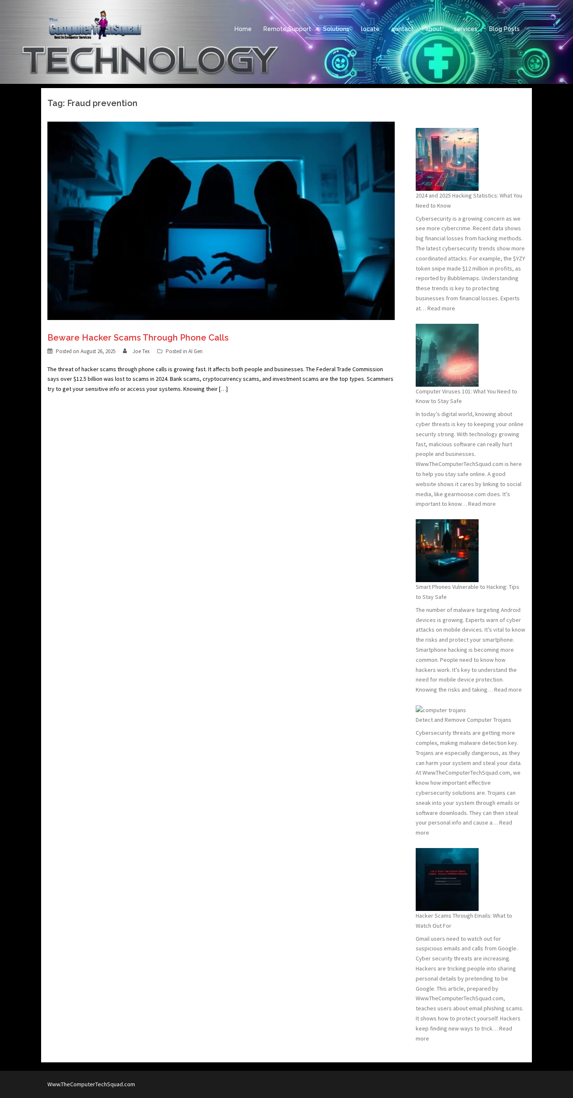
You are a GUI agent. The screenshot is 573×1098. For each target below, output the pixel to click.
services (465, 29)
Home (243, 29)
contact (402, 29)
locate (370, 29)
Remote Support (287, 29)
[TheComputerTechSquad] (94, 28)
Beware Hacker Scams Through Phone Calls (138, 338)
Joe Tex (141, 351)
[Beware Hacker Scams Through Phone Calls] (221, 220)
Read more (441, 308)
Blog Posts (504, 29)
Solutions (336, 29)
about (433, 29)
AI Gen (195, 351)
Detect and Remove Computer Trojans (463, 719)
